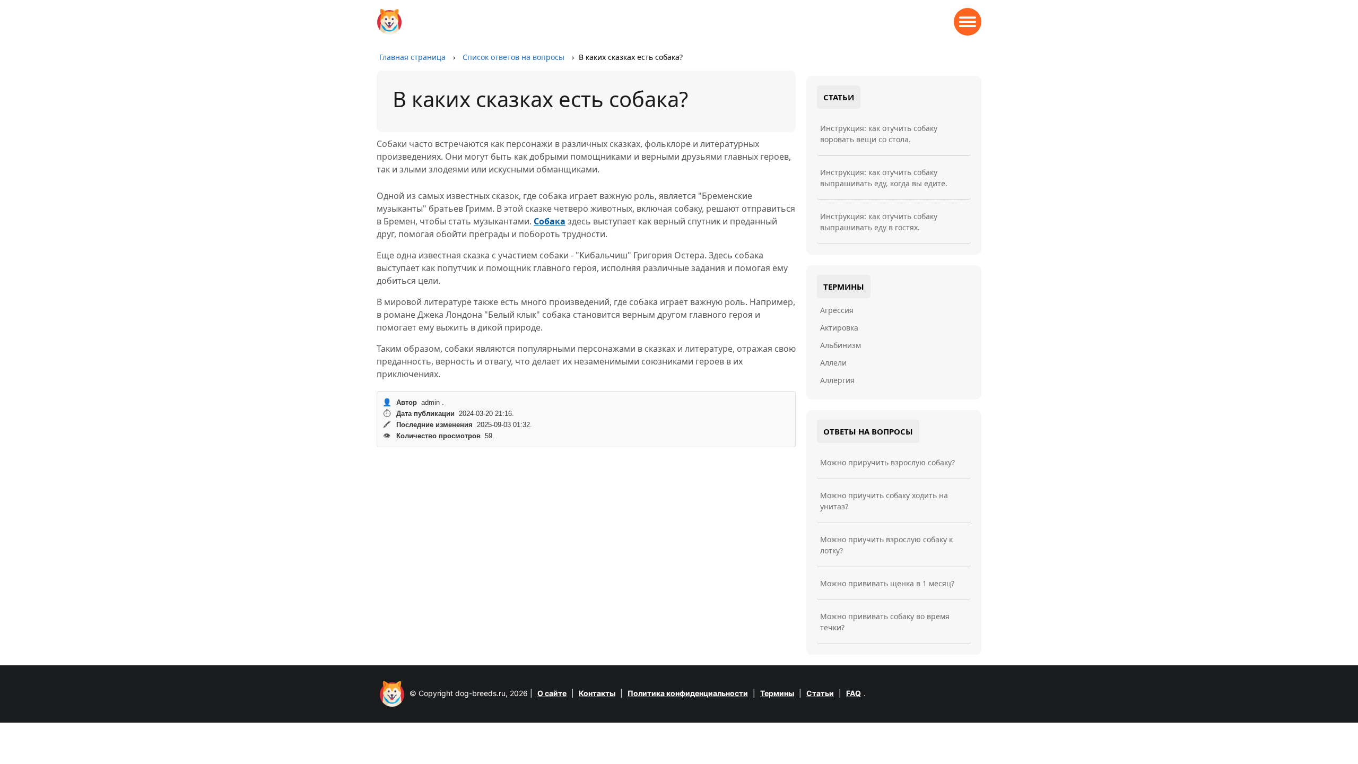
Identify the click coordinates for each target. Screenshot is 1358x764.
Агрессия (837, 310)
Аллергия (837, 380)
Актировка (839, 328)
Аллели (833, 363)
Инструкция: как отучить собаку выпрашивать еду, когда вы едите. (883, 177)
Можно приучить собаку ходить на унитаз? (884, 500)
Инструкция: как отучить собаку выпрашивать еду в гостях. (878, 221)
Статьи (820, 693)
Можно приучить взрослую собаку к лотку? (886, 544)
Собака (549, 221)
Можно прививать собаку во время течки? (885, 621)
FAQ (853, 693)
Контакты (597, 693)
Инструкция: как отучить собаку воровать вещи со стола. (878, 133)
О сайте (552, 693)
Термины (777, 693)
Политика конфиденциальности (688, 693)
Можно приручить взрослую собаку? (887, 462)
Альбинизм (840, 345)
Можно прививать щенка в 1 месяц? (887, 583)
